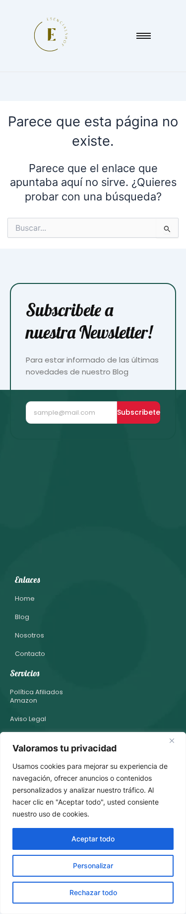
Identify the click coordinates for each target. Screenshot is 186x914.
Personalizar (93, 865)
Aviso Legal (28, 719)
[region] (93, 823)
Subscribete (138, 412)
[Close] (176, 740)
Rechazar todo (93, 892)
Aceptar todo (93, 838)
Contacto (30, 653)
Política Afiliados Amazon (36, 696)
